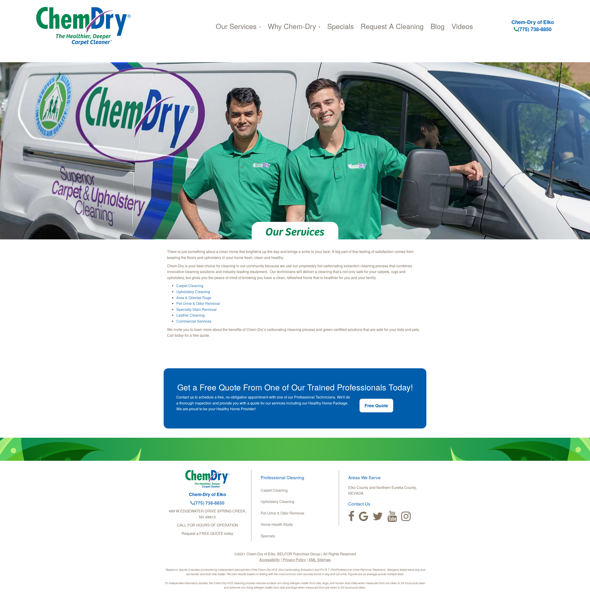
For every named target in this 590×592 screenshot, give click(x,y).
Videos (462, 26)
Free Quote (376, 405)
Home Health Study (277, 524)
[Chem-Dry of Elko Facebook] (351, 516)
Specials (340, 26)
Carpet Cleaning (189, 285)
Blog (438, 26)
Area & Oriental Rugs (193, 297)
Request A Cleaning (392, 26)
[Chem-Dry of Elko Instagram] (406, 516)
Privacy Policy (294, 559)
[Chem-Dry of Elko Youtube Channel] (392, 516)
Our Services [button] (237, 26)
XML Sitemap (320, 559)
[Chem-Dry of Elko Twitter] (378, 516)
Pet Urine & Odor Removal (198, 303)
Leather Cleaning (190, 315)
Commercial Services (193, 321)
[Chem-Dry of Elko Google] (363, 516)
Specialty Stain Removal (196, 309)
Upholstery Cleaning (193, 291)
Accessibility (269, 559)
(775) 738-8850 (535, 29)
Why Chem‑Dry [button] (293, 26)
